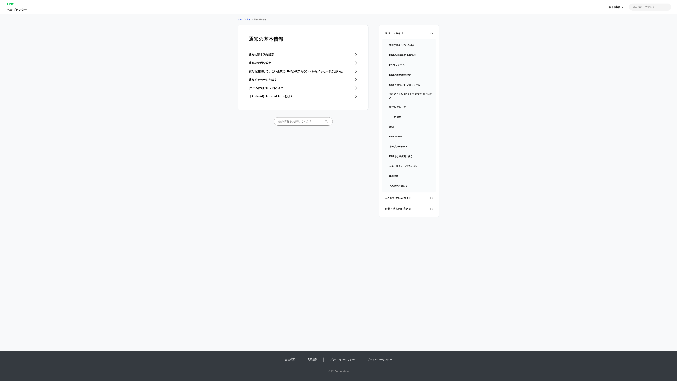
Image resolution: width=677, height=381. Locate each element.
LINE (10, 4)
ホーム (240, 19)
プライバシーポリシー (342, 359)
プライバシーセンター (379, 359)
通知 (248, 19)
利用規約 (312, 359)
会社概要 (290, 359)
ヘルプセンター (17, 9)
